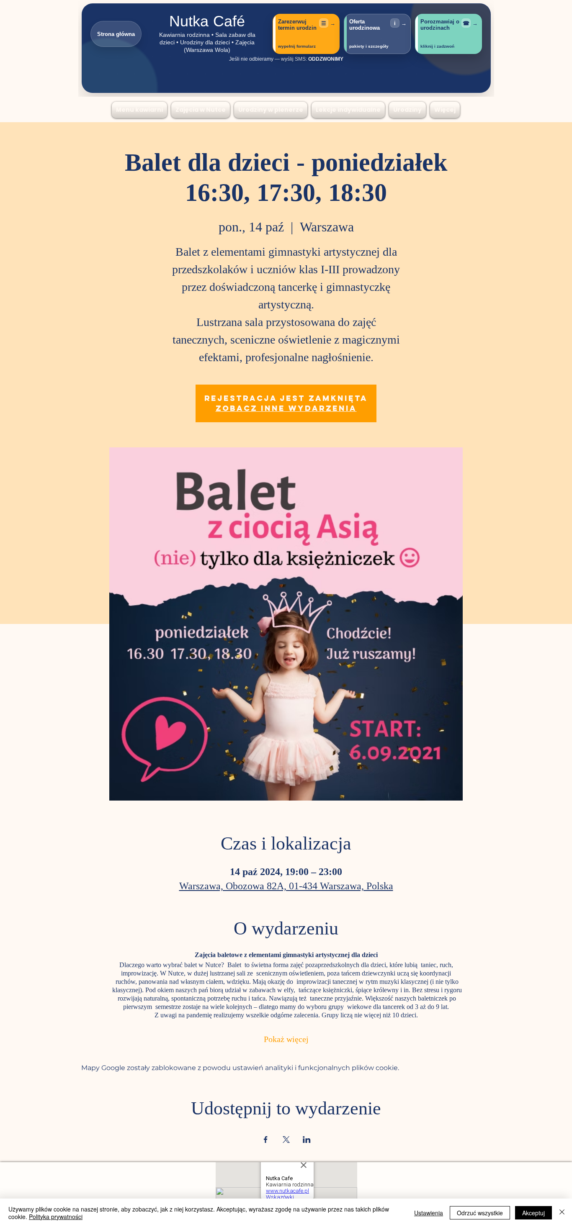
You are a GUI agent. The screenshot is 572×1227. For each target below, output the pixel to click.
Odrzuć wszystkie (480, 1213)
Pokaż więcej (286, 1040)
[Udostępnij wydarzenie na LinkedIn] (307, 1139)
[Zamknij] (562, 1212)
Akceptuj (533, 1213)
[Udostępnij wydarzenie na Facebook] (266, 1139)
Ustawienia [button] (428, 1213)
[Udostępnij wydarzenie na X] (286, 1139)
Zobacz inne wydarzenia (286, 408)
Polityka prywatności (55, 1216)
